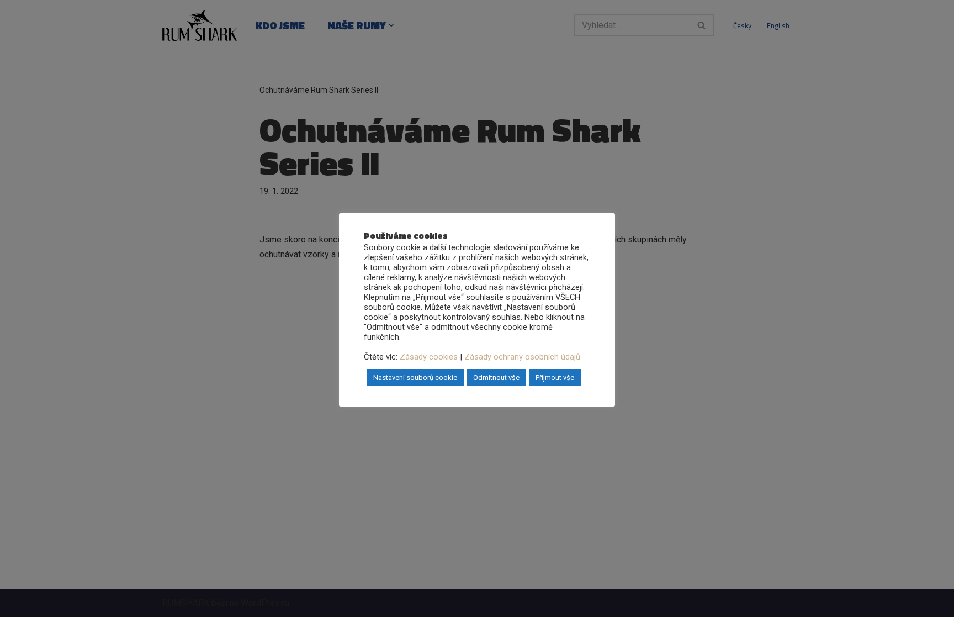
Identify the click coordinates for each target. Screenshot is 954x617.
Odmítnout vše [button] (496, 377)
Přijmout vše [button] (555, 377)
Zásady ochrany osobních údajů (522, 357)
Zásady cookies (429, 357)
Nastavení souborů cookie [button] (415, 377)
